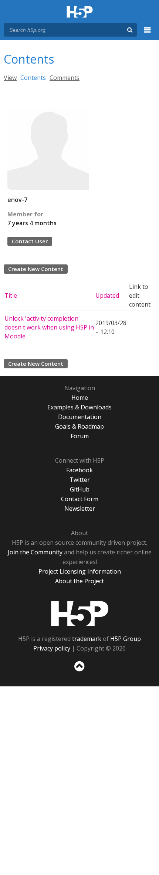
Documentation (79, 417)
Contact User (30, 241)
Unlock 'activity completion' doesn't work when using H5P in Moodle (49, 327)
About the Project (79, 581)
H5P (79, 613)
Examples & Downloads (79, 407)
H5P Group (125, 639)
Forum (80, 436)
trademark (86, 639)
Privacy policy (51, 648)
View (10, 78)
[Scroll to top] (79, 671)
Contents (33, 78)
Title (10, 295)
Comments (65, 78)
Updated (107, 295)
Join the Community (35, 552)
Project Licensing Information (79, 571)
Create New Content (35, 269)
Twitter (80, 480)
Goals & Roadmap (79, 426)
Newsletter (79, 508)
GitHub (79, 489)
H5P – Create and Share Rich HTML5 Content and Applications (79, 12)
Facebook (79, 470)
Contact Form (79, 499)
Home (79, 397)
